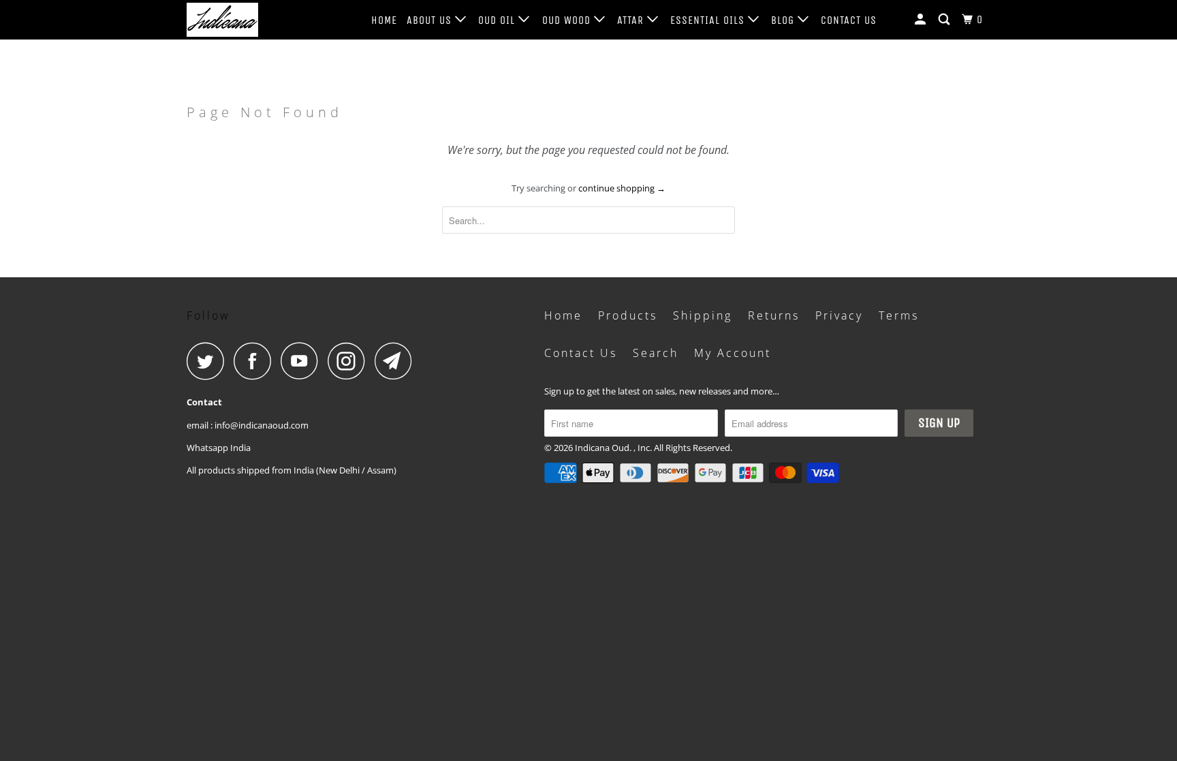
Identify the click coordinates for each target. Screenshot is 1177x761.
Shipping (702, 315)
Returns (774, 315)
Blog (784, 20)
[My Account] (921, 20)
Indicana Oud (602, 447)
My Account (732, 352)
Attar (632, 20)
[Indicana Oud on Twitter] (209, 360)
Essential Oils (709, 20)
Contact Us (849, 20)
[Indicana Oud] (256, 20)
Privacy (839, 315)
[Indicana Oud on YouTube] (303, 360)
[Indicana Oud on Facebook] (256, 360)
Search (655, 352)
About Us (431, 20)
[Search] (945, 20)
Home (384, 20)
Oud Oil (498, 20)
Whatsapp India (219, 447)
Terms (899, 315)
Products (627, 315)
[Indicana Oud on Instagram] (350, 360)
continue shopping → (621, 188)
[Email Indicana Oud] (397, 360)
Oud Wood (568, 20)
